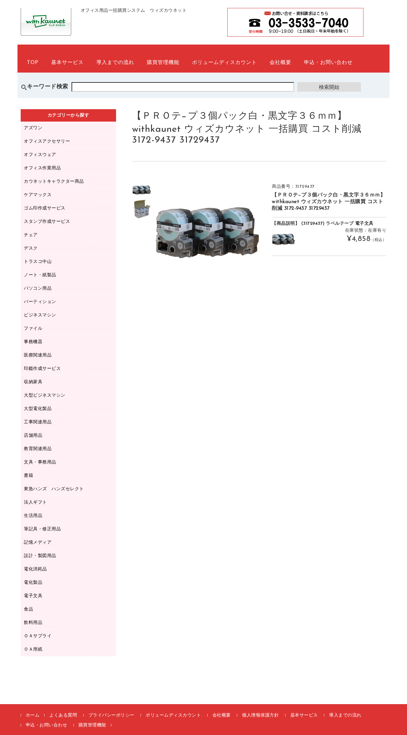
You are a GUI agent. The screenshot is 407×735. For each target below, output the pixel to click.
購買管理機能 (163, 62)
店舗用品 (33, 435)
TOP (32, 62)
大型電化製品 (38, 408)
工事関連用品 (38, 422)
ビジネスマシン (40, 315)
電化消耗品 (35, 569)
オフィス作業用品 (42, 168)
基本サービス (67, 62)
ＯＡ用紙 (33, 649)
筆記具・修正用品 (42, 529)
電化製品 (33, 582)
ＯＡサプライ (38, 636)
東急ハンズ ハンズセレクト (54, 489)
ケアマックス (38, 195)
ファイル (33, 328)
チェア (31, 235)
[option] (141, 190)
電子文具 (33, 596)
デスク (31, 248)
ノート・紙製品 (40, 275)
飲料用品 (33, 622)
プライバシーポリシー (111, 715)
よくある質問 (63, 715)
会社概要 (280, 62)
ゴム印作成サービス (45, 208)
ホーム (33, 715)
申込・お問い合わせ (328, 62)
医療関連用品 (38, 355)
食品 (28, 609)
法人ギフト (35, 502)
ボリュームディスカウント (224, 62)
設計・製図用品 (40, 556)
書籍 (28, 475)
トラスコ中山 (38, 261)
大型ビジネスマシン (45, 395)
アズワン (33, 128)
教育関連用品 (38, 449)
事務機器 (33, 342)
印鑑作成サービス (42, 368)
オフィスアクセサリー (47, 141)
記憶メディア (38, 542)
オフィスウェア (40, 154)
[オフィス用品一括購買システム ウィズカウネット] (46, 29)
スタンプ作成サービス (47, 221)
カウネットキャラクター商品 (54, 181)
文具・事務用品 (40, 462)
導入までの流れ (115, 62)
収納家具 (33, 382)
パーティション (40, 302)
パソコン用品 (38, 288)
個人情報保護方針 (260, 715)
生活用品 (33, 515)
